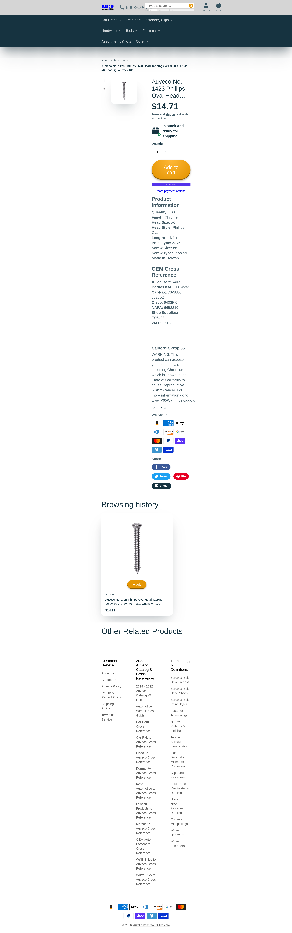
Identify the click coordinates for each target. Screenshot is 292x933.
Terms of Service (108, 717)
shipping (171, 114)
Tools (129, 31)
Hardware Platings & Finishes (178, 726)
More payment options (171, 191)
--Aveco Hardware (177, 833)
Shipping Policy (108, 706)
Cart (219, 7)
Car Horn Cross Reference (143, 726)
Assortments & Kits (116, 41)
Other (140, 41)
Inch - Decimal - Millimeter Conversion (179, 759)
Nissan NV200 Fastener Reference (178, 806)
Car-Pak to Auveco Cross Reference (146, 742)
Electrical (149, 31)
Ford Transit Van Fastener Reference (180, 788)
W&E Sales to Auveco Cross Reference (146, 864)
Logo (108, 7)
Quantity (157, 143)
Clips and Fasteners (178, 775)
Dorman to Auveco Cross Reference (146, 773)
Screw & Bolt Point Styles (180, 702)
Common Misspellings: (180, 822)
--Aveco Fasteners (178, 844)
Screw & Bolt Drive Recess (180, 680)
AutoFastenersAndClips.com (151, 925)
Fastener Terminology (179, 713)
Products (119, 60)
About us (108, 673)
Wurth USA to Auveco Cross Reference (146, 879)
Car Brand (110, 20)
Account (206, 7)
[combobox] (169, 5)
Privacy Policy (111, 686)
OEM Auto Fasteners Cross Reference (143, 846)
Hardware (109, 31)
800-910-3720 (140, 7)
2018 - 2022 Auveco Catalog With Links (145, 693)
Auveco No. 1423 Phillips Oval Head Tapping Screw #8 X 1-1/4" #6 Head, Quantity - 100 (137, 564)
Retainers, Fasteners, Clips (147, 20)
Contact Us (109, 680)
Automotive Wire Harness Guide (145, 711)
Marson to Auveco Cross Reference (146, 828)
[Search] (191, 6)
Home (105, 60)
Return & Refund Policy (111, 695)
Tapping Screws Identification (179, 741)
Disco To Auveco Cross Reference (146, 757)
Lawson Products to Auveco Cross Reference (146, 810)
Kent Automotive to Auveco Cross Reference (146, 790)
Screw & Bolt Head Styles (180, 691)
